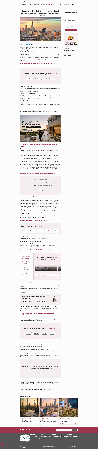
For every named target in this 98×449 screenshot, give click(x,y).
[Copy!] (54, 63)
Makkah (38, 301)
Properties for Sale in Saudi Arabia (54, 436)
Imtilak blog (26, 7)
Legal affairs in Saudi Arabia (69, 57)
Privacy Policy (33, 438)
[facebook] (61, 436)
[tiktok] (70, 436)
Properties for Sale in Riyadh (54, 438)
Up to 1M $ (52, 78)
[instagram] (68, 436)
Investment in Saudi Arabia (35, 7)
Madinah (44, 301)
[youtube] (73, 436)
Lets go (40, 190)
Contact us (33, 440)
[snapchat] (77, 436)
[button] (66, 18)
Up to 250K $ (36, 78)
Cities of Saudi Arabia (68, 55)
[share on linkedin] (29, 44)
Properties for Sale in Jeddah (54, 440)
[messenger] (64, 436)
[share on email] (32, 44)
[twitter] (75, 436)
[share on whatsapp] (26, 44)
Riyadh (25, 301)
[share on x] (31, 44)
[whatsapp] (66, 436)
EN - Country (73, 446)
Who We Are (33, 436)
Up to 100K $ (28, 78)
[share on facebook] (27, 44)
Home (21, 7)
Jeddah (31, 301)
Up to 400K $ (44, 78)
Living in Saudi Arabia (68, 53)
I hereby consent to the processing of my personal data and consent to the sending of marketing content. (71, 26)
